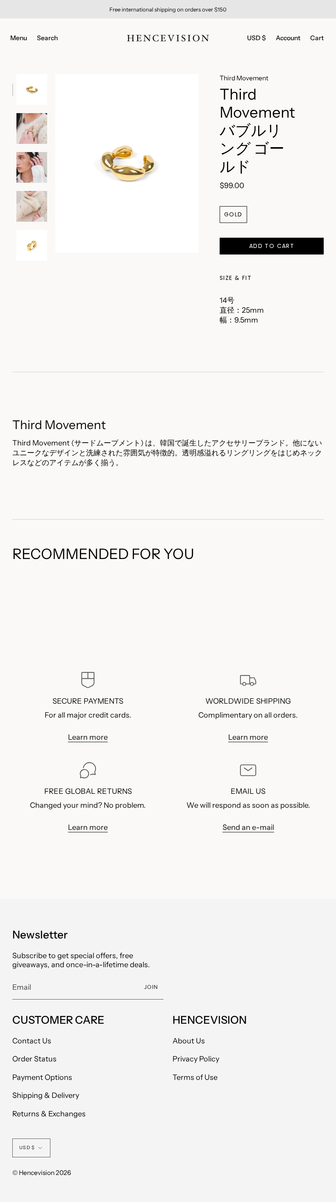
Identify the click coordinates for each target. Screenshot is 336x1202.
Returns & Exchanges (49, 1113)
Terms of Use (195, 1077)
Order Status (34, 1058)
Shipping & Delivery (45, 1095)
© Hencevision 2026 (41, 1173)
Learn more (88, 737)
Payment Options (42, 1077)
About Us (189, 1040)
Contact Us (31, 1040)
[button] (47, 38)
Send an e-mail (248, 827)
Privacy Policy (196, 1058)
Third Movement (244, 78)
